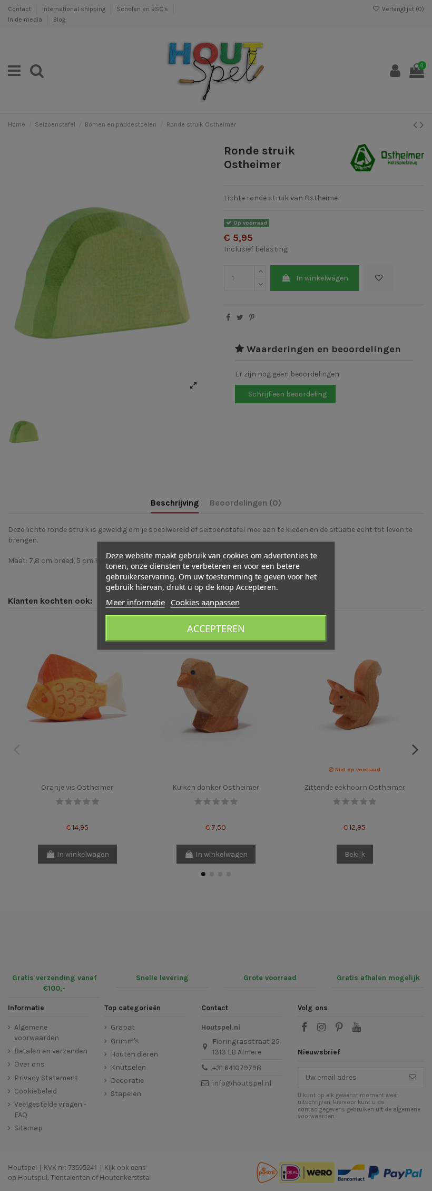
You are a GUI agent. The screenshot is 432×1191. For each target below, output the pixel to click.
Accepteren (216, 628)
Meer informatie (135, 601)
